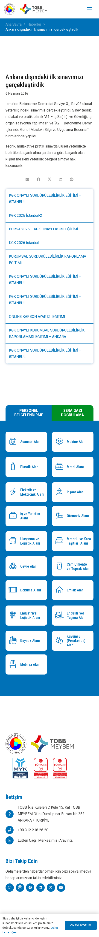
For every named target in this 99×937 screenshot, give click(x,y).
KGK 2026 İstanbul (24, 243)
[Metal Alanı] (60, 467)
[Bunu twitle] (49, 179)
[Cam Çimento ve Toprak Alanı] (60, 566)
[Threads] (20, 887)
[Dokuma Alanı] (14, 590)
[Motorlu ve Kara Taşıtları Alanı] (60, 541)
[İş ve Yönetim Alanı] (14, 516)
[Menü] (89, 9)
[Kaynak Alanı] (14, 641)
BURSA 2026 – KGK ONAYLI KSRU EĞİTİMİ (43, 229)
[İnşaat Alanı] (60, 492)
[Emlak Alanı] (60, 590)
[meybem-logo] (33, 9)
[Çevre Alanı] (14, 566)
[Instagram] (10, 887)
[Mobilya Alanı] (14, 664)
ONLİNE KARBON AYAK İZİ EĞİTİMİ (37, 316)
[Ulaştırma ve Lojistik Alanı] (14, 541)
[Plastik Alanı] (14, 467)
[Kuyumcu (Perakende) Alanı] (60, 641)
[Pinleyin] (71, 179)
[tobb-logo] (9, 9)
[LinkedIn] (40, 887)
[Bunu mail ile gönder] (27, 179)
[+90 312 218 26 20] (12, 830)
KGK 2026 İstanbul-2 (25, 215)
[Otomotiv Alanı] (60, 516)
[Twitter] (51, 887)
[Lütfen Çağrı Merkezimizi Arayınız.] (12, 840)
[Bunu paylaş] (38, 179)
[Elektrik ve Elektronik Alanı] (14, 492)
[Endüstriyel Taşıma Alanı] (60, 615)
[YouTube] (61, 887)
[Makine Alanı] (60, 442)
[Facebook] (30, 887)
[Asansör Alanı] (14, 442)
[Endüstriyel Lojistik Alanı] (14, 615)
